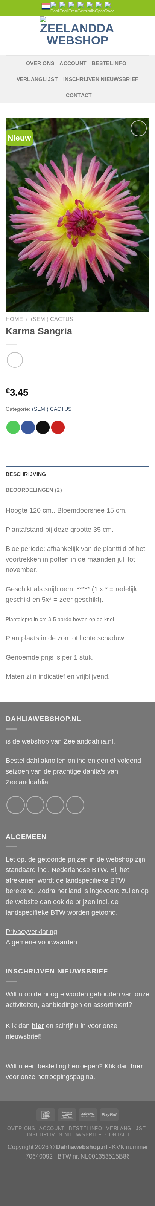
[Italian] (91, 8)
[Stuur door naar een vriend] (43, 428)
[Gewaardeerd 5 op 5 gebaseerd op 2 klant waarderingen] (77, 379)
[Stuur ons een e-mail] (55, 805)
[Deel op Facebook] (28, 428)
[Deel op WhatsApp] (13, 428)
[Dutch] (45, 6)
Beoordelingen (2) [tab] (34, 490)
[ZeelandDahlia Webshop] (77, 35)
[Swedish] (109, 8)
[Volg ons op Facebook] (15, 805)
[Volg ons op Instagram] (35, 805)
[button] (11, 36)
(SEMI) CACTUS (52, 319)
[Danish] (54, 8)
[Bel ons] (75, 805)
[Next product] (15, 360)
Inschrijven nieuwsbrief (100, 79)
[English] (63, 8)
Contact (79, 95)
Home (14, 319)
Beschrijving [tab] (26, 474)
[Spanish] (100, 8)
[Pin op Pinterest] (58, 428)
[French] (73, 8)
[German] (82, 8)
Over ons (40, 63)
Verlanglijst (37, 79)
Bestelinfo (109, 63)
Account (73, 63)
